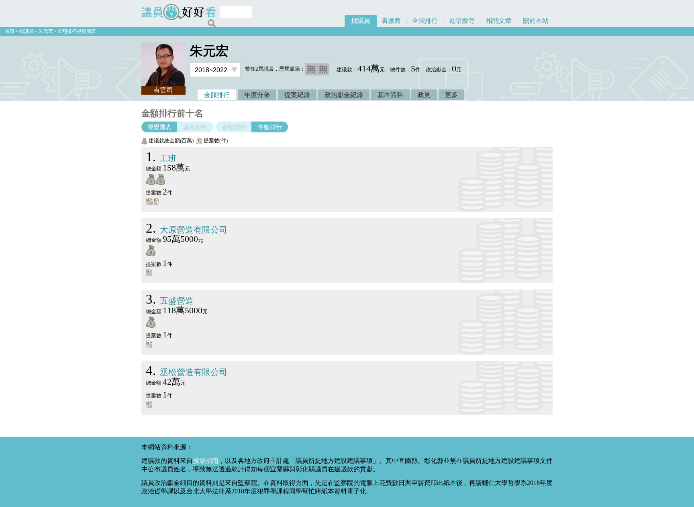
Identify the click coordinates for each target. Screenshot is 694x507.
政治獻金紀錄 (344, 94)
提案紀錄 (297, 94)
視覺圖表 (159, 127)
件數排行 (270, 127)
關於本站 (536, 20)
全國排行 (425, 20)
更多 (451, 94)
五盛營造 (170, 300)
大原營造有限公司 (186, 229)
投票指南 (205, 460)
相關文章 (499, 20)
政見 (424, 94)
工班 (161, 158)
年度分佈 (257, 94)
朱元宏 (46, 31)
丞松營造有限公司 (186, 372)
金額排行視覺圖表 (76, 31)
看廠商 (391, 20)
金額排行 (217, 94)
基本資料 (390, 94)
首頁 (9, 31)
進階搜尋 (462, 20)
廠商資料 (195, 127)
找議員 (360, 20)
